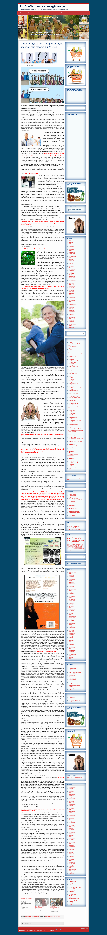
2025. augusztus (72, 257)
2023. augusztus (72, 280)
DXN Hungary (72, 386)
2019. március (72, 300)
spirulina (78, 548)
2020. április (71, 290)
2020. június (71, 287)
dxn (68, 538)
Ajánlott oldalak (72, 348)
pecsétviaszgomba (78, 547)
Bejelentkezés (72, 524)
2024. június (71, 272)
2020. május (71, 288)
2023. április (71, 283)
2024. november (72, 269)
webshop (75, 550)
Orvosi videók (71, 458)
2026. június (71, 243)
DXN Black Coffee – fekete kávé (75, 360)
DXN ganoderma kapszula (74, 382)
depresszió (81, 537)
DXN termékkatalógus (73, 424)
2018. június (71, 307)
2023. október (71, 279)
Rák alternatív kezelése (73, 461)
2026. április (71, 246)
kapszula (68, 544)
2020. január (71, 294)
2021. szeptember (72, 284)
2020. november (72, 286)
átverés (78, 550)
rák (75, 548)
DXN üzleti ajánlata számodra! (75, 435)
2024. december (72, 267)
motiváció (68, 546)
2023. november (72, 277)
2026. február (71, 249)
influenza (81, 543)
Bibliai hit (70, 349)
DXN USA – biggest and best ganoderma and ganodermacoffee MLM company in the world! (75, 430)
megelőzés (71, 545)
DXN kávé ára (72, 391)
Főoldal (22, 12)
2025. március (72, 264)
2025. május (71, 262)
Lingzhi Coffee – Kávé (73, 450)
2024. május (71, 273)
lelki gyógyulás (57, 916)
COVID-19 (76, 537)
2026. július (71, 242)
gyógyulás (51, 916)
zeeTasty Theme (84, 928)
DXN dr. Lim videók (73, 377)
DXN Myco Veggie (72, 400)
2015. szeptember (72, 323)
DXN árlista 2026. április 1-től (75, 357)
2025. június (71, 260)
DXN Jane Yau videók (73, 390)
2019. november (72, 297)
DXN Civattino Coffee (73, 366)
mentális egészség (25, 917)
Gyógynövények (72, 505)
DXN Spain (71, 414)
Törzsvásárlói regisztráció (74, 467)
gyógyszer (80, 541)
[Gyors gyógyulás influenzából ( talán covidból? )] (28, 903)
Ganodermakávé (58, 12)
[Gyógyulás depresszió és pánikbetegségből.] (42, 902)
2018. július (71, 306)
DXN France (71, 380)
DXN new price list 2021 (74, 403)
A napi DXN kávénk (73, 346)
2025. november (72, 253)
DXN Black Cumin (72, 362)
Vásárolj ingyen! (72, 515)
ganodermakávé (79, 540)
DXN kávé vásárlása (73, 394)
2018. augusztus (72, 304)
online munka (74, 546)
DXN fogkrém (71, 379)
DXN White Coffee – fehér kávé (75, 441)
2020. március (72, 291)
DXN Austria (71, 359)
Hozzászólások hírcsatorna (74, 527)
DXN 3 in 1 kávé (72, 355)
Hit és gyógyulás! (72, 506)
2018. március (72, 311)
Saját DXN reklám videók (74, 462)
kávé (81, 544)
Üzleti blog (71, 514)
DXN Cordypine (72, 372)
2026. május (71, 245)
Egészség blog (28, 916)
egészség (47, 916)
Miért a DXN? (71, 451)
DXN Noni (71, 404)
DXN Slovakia (72, 413)
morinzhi (81, 545)
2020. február (71, 293)
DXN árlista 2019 (72, 356)
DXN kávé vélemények (73, 396)
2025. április (71, 263)
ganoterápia (69, 541)
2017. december (72, 315)
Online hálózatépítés (73, 457)
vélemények (72, 550)
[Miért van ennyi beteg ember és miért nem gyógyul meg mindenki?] (56, 902)
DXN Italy (71, 389)
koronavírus (72, 544)
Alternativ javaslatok (73, 494)
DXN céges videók (72, 365)
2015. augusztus (72, 324)
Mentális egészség (35, 916)
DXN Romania (72, 410)
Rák (85, 12)
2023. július (71, 281)
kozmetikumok (78, 544)
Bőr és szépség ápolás (73, 498)
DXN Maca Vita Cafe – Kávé (74, 397)
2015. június (71, 327)
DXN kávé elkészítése (73, 393)
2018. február (71, 313)
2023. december (72, 276)
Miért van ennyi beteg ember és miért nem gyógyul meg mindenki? (56, 907)
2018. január (71, 314)
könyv (83, 544)
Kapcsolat (43, 12)
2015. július (71, 325)
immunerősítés (77, 543)
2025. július (71, 259)
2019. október (71, 298)
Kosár (70, 448)
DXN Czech (71, 376)
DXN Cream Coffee (73, 373)
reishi (73, 548)
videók (80, 549)
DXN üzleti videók (72, 437)
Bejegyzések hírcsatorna (74, 526)
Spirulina (70, 465)
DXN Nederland (72, 401)
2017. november (72, 317)
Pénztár (70, 459)
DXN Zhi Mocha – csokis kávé (75, 442)
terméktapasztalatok (70, 549)
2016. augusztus (72, 318)
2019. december (72, 296)
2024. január (71, 274)
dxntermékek (73, 538)
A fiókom (70, 342)
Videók (27, 12)
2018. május (71, 308)
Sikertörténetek (72, 464)
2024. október (71, 270)
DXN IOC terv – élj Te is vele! (75, 387)
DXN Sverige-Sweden (73, 418)
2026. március (72, 247)
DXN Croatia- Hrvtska (73, 375)
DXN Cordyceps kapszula (74, 370)
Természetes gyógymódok (74, 512)
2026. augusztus (72, 240)
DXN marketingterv (73, 399)
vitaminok (82, 549)
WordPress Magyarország (74, 529)
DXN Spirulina (72, 416)
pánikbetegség (69, 548)
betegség (68, 537)
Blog (50, 12)
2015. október (71, 321)
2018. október (71, 303)
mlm (79, 545)
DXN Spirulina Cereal (73, 417)
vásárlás (68, 550)
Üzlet (70, 468)
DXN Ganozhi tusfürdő (73, 383)
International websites (73, 445)
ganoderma (71, 540)
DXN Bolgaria (71, 363)
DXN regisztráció (72, 408)
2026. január (71, 250)
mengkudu (75, 545)
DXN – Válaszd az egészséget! (75, 353)
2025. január (71, 266)
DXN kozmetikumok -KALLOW (75, 499)
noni (71, 546)
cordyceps (73, 537)
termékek (82, 548)
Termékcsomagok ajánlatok (74, 511)
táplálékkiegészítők (76, 549)
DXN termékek (35, 12)
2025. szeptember (72, 256)
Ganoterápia (71, 504)
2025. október (71, 255)
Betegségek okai (77, 12)
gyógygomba (75, 541)
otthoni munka (71, 547)
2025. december (72, 252)
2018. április (71, 310)
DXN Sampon (71, 411)
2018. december (72, 301)
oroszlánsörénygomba (80, 546)
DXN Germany (72, 384)
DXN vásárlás (67, 12)
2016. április (71, 320)
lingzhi (68, 545)
